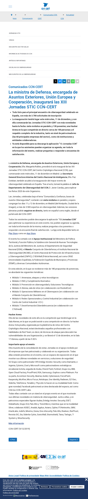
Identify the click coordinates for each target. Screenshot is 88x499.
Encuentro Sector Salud (19, 47)
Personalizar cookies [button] (59, 487)
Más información (16, 423)
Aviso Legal (14, 476)
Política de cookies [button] (20, 490)
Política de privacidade (29, 476)
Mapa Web (44, 476)
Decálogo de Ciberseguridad (20, 67)
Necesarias (20, 496)
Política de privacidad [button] (11, 493)
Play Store (13, 233)
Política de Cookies (71, 476)
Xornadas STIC (14, 33)
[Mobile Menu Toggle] (10, 6)
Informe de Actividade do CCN (20, 54)
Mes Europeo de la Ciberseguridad (22, 74)
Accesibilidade (55, 476)
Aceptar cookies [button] (77, 487)
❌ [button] (86, 479)
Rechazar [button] (44, 487)
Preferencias (33, 496)
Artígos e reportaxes (17, 60)
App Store (31, 233)
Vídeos (11, 40)
